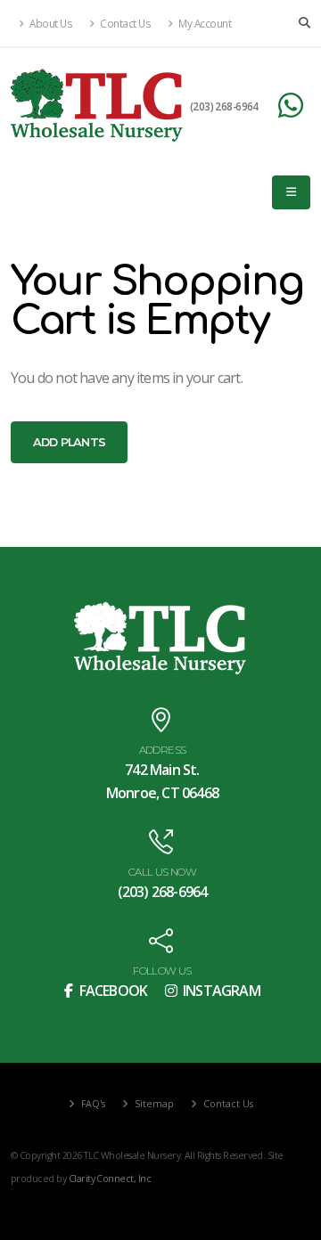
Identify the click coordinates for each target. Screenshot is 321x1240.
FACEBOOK (111, 990)
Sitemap (153, 1103)
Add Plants (69, 442)
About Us (50, 23)
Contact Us (125, 23)
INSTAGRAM (220, 990)
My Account (204, 23)
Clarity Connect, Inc (110, 1178)
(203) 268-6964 (224, 106)
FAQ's (91, 1103)
